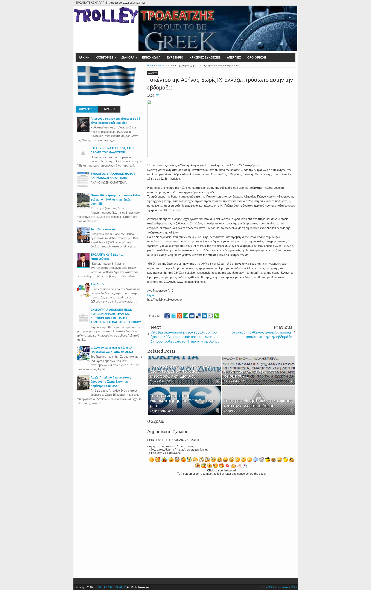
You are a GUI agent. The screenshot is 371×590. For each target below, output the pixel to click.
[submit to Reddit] (210, 315)
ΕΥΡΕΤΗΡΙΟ (175, 57)
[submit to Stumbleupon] (185, 315)
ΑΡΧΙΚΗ (84, 57)
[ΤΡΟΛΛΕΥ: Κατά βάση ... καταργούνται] (83, 267)
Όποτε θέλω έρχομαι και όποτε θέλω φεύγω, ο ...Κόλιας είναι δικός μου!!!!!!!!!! (115, 199)
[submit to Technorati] (216, 315)
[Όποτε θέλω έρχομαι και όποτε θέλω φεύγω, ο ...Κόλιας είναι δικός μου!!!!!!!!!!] (83, 207)
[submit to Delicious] (198, 315)
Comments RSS (287, 587)
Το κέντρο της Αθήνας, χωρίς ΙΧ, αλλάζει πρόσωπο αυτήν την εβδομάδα (220, 84)
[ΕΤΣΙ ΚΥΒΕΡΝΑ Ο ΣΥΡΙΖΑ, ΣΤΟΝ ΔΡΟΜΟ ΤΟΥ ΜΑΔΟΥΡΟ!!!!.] (83, 158)
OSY (158, 95)
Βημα (150, 295)
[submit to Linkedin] (204, 315)
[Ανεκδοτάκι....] (83, 296)
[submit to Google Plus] (179, 315)
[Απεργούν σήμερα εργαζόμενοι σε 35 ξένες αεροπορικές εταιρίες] (83, 131)
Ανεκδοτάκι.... (100, 284)
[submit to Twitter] (173, 315)
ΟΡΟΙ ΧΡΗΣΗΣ (256, 57)
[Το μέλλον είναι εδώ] (83, 241)
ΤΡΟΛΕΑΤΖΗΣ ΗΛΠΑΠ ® (110, 587)
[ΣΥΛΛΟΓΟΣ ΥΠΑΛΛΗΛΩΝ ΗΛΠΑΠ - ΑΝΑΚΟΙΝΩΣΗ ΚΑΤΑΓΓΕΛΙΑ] (83, 186)
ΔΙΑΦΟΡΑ (127, 57)
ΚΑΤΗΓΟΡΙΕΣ (104, 57)
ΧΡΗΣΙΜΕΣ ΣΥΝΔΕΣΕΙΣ (205, 57)
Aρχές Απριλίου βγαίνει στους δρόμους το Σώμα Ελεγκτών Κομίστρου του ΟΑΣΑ (111, 382)
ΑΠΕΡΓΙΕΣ (234, 57)
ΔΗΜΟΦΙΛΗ (86, 109)
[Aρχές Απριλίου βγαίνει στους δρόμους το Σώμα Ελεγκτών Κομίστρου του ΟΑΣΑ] (83, 390)
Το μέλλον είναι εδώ (104, 229)
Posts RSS (267, 587)
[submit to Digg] (192, 315)
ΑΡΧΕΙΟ (109, 109)
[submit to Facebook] (167, 315)
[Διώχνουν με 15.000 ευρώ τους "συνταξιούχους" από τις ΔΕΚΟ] (83, 360)
